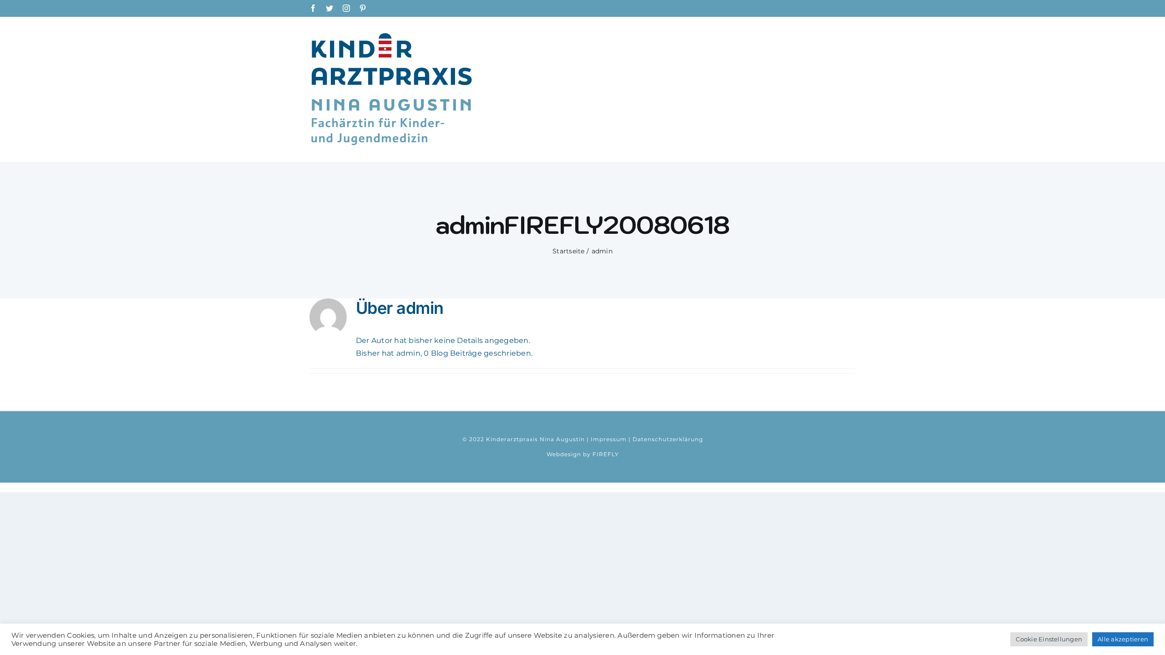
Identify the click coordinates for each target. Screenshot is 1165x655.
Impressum (609, 439)
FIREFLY (606, 454)
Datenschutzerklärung (668, 439)
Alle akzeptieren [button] (1123, 639)
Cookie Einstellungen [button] (1049, 639)
